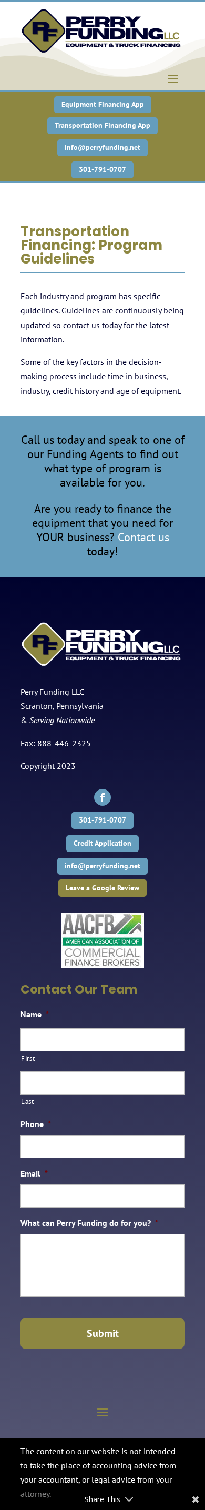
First (28, 1058)
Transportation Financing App (102, 125)
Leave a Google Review (102, 888)
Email (34, 1173)
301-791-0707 (102, 169)
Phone (35, 1124)
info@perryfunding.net (102, 147)
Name (34, 1014)
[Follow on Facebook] (102, 797)
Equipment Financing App (103, 104)
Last (27, 1101)
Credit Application (102, 843)
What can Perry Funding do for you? (89, 1223)
